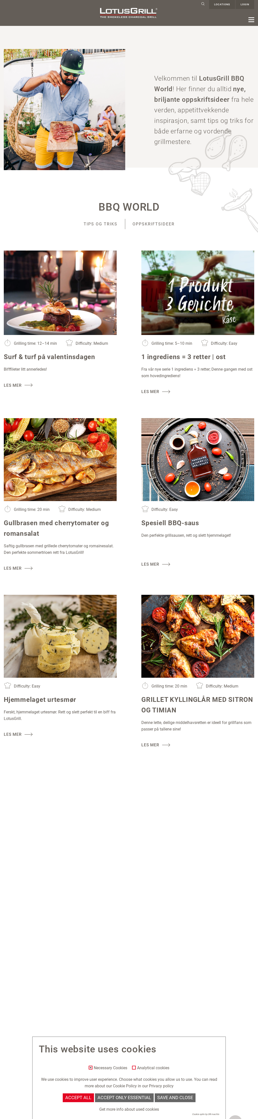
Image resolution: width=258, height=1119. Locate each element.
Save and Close (175, 1097)
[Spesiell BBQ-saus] (197, 459)
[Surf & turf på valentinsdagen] (60, 293)
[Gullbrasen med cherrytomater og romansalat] (60, 459)
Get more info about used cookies (129, 1109)
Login (245, 4)
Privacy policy (161, 1086)
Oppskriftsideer (154, 224)
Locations (222, 4)
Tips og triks (100, 224)
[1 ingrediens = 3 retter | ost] (197, 293)
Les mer (12, 385)
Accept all (78, 1097)
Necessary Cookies (110, 1068)
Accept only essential (124, 1097)
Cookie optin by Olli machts (205, 1114)
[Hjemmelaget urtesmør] (60, 636)
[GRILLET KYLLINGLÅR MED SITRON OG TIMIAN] (197, 636)
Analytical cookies (153, 1068)
